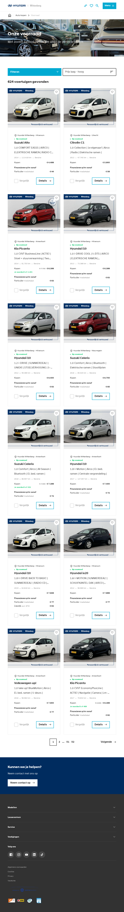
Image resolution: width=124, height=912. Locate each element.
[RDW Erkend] (11, 900)
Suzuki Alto (22, 142)
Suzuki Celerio (80, 358)
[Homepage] (10, 15)
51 (67, 742)
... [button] (63, 742)
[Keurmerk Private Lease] (39, 900)
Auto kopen (21, 15)
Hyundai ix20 (79, 573)
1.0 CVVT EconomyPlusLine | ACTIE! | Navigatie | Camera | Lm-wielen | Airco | (89, 693)
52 (72, 742)
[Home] (24, 5)
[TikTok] (42, 854)
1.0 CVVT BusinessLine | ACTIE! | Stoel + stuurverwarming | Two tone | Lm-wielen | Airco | (32, 258)
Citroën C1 (77, 142)
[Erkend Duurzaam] (30, 900)
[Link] (11, 854)
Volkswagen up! (25, 683)
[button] (108, 742)
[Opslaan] (56, 92)
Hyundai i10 (78, 248)
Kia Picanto (22, 248)
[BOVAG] (20, 900)
